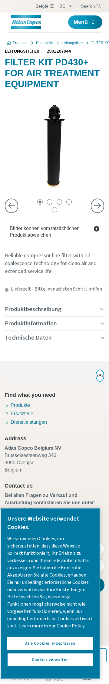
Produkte (20, 43)
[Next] (97, 206)
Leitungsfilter (72, 43)
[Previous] (11, 206)
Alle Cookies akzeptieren (50, 643)
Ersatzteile (44, 43)
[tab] (40, 202)
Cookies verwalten (50, 660)
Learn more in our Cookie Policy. (52, 626)
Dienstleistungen (29, 422)
